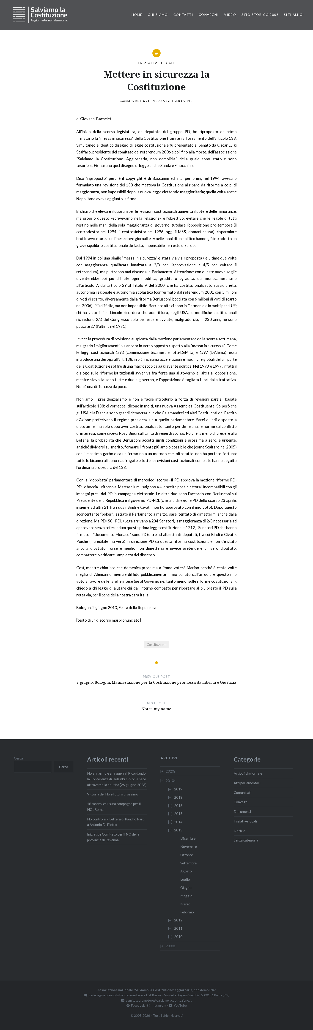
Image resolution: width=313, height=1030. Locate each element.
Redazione (146, 101)
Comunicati (242, 792)
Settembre (188, 863)
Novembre (188, 846)
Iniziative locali (156, 63)
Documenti (242, 811)
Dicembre (187, 838)
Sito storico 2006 (260, 14)
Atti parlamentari (247, 783)
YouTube (179, 1005)
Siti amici (294, 14)
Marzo (185, 904)
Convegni (209, 14)
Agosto (186, 871)
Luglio (185, 879)
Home (137, 14)
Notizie (239, 831)
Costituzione (156, 644)
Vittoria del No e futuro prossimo (112, 794)
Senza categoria (246, 840)
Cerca (18, 758)
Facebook (137, 1005)
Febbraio (187, 912)
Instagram (158, 1005)
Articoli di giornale (248, 773)
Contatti (183, 14)
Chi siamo (158, 14)
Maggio (186, 896)
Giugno (186, 887)
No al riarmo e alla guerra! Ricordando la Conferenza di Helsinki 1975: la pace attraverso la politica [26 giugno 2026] (116, 779)
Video (230, 14)
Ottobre (186, 855)
